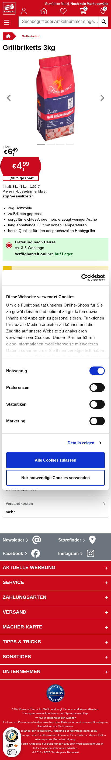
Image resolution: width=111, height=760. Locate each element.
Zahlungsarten (24, 597)
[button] (24, 11)
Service (13, 582)
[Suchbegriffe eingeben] (103, 21)
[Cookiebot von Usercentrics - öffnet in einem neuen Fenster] (81, 277)
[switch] (97, 387)
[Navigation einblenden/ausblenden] (7, 22)
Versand (14, 612)
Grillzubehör (31, 36)
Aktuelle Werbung (29, 567)
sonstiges (17, 656)
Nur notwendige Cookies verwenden (55, 477)
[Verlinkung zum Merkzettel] (63, 11)
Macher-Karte (22, 627)
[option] (55, 98)
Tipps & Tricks (22, 641)
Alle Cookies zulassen (55, 460)
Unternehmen (21, 671)
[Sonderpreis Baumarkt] (9, 8)
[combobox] (63, 21)
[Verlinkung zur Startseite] (7, 36)
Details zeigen (81, 442)
